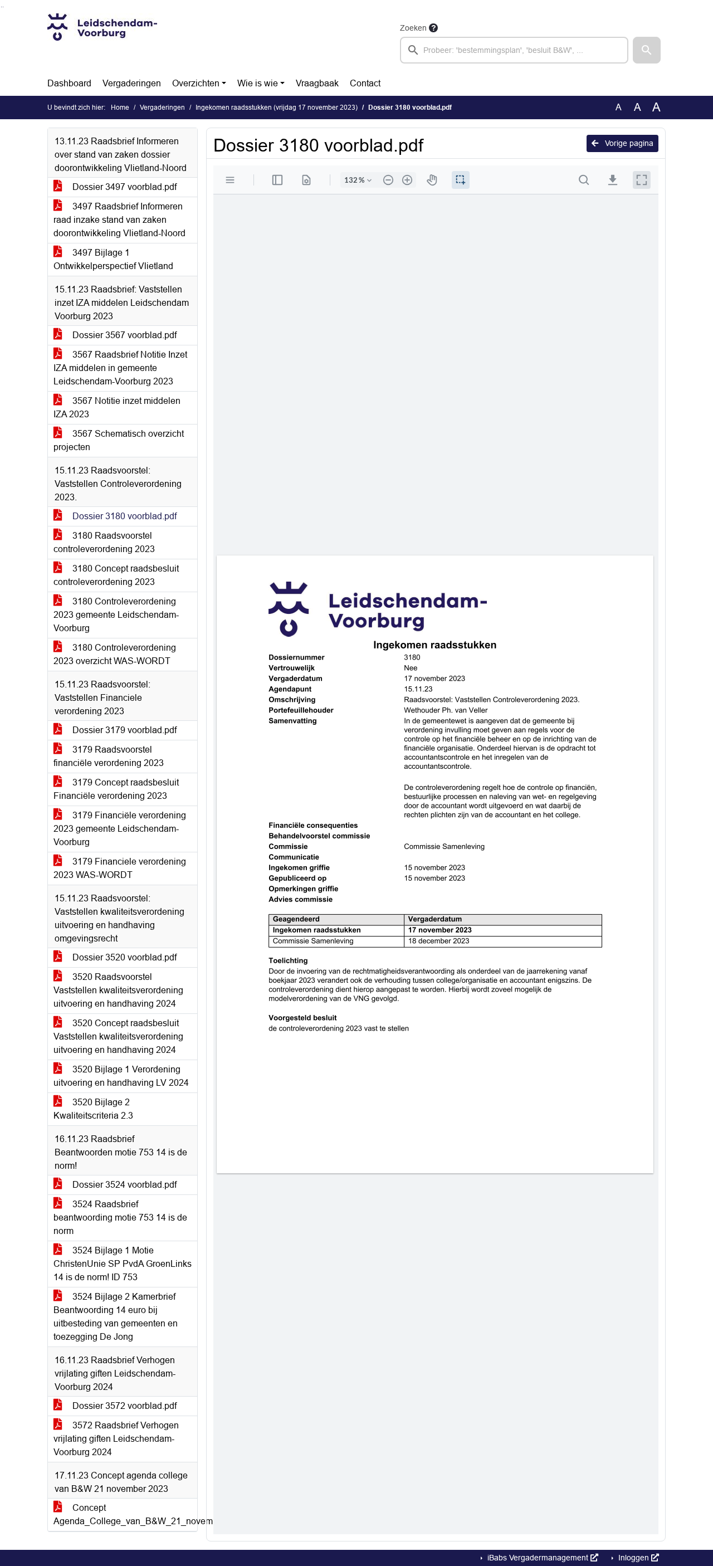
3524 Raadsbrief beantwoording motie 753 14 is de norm (120, 1217)
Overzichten (195, 83)
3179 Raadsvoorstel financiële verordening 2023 (108, 756)
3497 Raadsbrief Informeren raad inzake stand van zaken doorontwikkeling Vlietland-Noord (119, 220)
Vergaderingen (131, 83)
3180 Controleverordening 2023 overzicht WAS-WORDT (114, 654)
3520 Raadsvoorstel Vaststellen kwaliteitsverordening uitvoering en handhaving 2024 (118, 990)
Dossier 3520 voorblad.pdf (123, 957)
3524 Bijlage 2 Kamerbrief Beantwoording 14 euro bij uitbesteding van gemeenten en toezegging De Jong (115, 1316)
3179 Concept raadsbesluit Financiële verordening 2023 (116, 789)
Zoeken (413, 27)
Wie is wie (257, 83)
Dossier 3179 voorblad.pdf (123, 730)
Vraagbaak (317, 83)
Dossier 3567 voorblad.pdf (123, 335)
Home (120, 107)
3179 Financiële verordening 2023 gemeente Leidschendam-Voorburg (119, 829)
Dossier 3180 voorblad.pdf (123, 516)
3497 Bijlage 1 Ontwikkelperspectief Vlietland (113, 259)
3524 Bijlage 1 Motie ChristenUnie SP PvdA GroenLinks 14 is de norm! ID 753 (122, 1264)
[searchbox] (514, 50)
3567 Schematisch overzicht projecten (118, 440)
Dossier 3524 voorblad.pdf (123, 1184)
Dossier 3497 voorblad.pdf (123, 187)
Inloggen (633, 1557)
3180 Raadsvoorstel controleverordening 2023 (104, 542)
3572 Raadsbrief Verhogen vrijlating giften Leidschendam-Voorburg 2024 (116, 1439)
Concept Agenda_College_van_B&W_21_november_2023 (125, 1514)
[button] (647, 50)
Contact (365, 83)
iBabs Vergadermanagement (537, 1557)
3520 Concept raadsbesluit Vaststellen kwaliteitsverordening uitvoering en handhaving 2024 (118, 1036)
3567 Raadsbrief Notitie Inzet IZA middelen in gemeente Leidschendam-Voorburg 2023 (120, 368)
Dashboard (69, 83)
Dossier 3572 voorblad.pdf (123, 1406)
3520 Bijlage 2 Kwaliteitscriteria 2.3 (93, 1108)
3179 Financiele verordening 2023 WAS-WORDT (119, 868)
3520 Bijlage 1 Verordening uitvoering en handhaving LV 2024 (121, 1076)
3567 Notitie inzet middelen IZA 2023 (116, 407)
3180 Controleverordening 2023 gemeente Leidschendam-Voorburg (116, 615)
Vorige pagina (628, 143)
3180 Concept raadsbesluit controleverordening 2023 (116, 575)
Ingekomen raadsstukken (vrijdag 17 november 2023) (277, 107)
